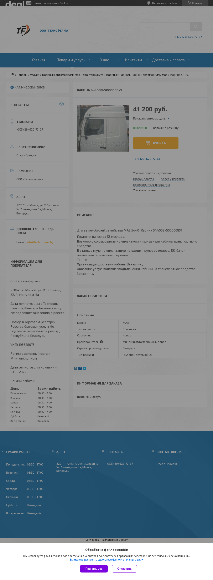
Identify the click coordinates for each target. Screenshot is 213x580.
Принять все (93, 568)
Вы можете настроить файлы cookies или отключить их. (105, 559)
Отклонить (124, 568)
